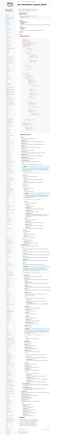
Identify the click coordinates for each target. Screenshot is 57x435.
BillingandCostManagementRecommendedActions (10, 94)
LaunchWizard (8, 355)
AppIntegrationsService (9, 56)
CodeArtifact (8, 146)
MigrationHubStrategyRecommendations (10, 421)
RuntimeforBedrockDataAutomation (10, 105)
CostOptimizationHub (9, 188)
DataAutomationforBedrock (10, 103)
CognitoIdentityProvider (9, 165)
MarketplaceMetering (9, 411)
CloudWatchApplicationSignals (10, 61)
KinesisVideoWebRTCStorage (10, 342)
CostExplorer (8, 113)
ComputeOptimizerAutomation (10, 172)
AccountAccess (8, 32)
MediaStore (7, 404)
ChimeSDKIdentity (8, 118)
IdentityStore (8, 294)
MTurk (7, 425)
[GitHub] (49, 432)
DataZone (7, 198)
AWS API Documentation (26, 12)
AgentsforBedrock (8, 97)
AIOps (7, 39)
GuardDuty (7, 287)
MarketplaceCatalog (9, 384)
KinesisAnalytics (8, 344)
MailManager (8, 378)
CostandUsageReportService (10, 190)
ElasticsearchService (9, 251)
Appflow (7, 55)
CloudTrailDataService (9, 143)
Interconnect (8, 302)
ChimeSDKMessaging (9, 122)
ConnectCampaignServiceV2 (10, 180)
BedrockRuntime (8, 106)
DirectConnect (8, 208)
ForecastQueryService (9, 264)
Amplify (7, 42)
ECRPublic (7, 231)
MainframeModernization (9, 374)
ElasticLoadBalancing (9, 241)
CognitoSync (8, 166)
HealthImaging (8, 408)
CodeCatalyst (8, 149)
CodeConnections (8, 152)
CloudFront (7, 133)
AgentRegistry (8, 36)
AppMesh (7, 64)
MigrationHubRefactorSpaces (10, 416)
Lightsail (7, 368)
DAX (6, 200)
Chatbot (7, 115)
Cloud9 (7, 128)
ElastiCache (7, 238)
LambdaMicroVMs (8, 354)
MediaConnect (8, 395)
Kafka (7, 327)
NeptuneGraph (8, 431)
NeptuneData (8, 432)
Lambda (7, 351)
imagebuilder (8, 295)
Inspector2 (7, 301)
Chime (7, 116)
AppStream (7, 67)
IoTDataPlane (8, 308)
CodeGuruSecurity (8, 156)
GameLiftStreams (8, 271)
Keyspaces (7, 333)
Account (7, 31)
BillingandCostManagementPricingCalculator (10, 92)
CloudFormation (8, 132)
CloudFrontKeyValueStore (9, 135)
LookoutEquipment (8, 372)
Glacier (7, 277)
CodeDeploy (8, 153)
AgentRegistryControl (9, 38)
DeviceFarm (7, 204)
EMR (6, 245)
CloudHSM (7, 136)
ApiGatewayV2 (8, 49)
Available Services (8, 28)
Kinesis (7, 336)
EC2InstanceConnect (9, 228)
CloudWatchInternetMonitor (10, 304)
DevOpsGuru (8, 207)
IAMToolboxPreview (9, 292)
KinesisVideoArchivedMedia (10, 337)
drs (6, 217)
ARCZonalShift (8, 71)
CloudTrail (7, 142)
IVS (6, 323)
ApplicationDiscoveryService (10, 210)
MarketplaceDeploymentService (10, 386)
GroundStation (8, 285)
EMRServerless (8, 248)
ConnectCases (8, 181)
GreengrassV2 (8, 284)
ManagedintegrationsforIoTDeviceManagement (10, 312)
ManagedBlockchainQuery (10, 381)
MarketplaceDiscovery (9, 387)
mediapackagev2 (8, 402)
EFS (6, 234)
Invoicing (7, 305)
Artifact (7, 73)
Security (6, 26)
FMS (6, 261)
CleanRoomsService (9, 125)
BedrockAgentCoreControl (10, 101)
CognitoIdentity (8, 163)
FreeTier (7, 267)
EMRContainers (8, 247)
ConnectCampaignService (10, 178)
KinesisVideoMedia (8, 339)
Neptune (7, 429)
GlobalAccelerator (8, 278)
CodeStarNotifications (9, 162)
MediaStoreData (8, 405)
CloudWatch (8, 145)
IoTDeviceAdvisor (8, 313)
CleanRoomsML (8, 126)
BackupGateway (8, 83)
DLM (6, 211)
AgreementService (8, 382)
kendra (7, 330)
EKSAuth (7, 237)
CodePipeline (8, 159)
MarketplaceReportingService (10, 391)
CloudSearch (8, 139)
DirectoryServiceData (9, 220)
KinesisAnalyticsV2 (8, 345)
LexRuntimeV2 (8, 361)
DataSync (7, 197)
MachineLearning (8, 375)
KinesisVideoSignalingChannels (10, 341)
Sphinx (21, 432)
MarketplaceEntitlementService (10, 389)
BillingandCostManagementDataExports (10, 90)
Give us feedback (7, 19)
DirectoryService (8, 218)
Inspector (7, 298)
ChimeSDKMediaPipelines (9, 119)
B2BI (6, 80)
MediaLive (7, 398)
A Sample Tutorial (7, 22)
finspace (7, 255)
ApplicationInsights (9, 59)
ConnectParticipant (9, 184)
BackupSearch (8, 84)
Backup (7, 81)
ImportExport (8, 297)
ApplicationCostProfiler (9, 63)
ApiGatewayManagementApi (10, 48)
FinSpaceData (8, 257)
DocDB (7, 214)
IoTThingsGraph (8, 319)
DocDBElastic (8, 215)
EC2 (6, 227)
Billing (7, 108)
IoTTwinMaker (8, 320)
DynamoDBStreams (9, 224)
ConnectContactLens (9, 177)
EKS (6, 235)
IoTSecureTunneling (9, 316)
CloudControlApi (8, 129)
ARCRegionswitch (8, 70)
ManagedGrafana (8, 281)
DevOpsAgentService (9, 205)
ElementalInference (9, 244)
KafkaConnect (8, 329)
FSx (6, 268)
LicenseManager (8, 362)
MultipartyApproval (9, 422)
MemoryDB (7, 409)
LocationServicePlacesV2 (9, 274)
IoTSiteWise (7, 317)
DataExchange (8, 194)
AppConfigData (8, 52)
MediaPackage (8, 399)
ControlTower (8, 187)
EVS (6, 254)
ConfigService (8, 174)
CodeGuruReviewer (9, 155)
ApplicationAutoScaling (9, 58)
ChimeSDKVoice (8, 123)
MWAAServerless (8, 428)
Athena (7, 74)
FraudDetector (8, 265)
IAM (6, 291)
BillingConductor (8, 109)
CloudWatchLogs (8, 371)
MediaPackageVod (8, 401)
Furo (27, 432)
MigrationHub (8, 412)
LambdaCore (8, 352)
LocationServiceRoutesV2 (9, 275)
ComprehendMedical (9, 169)
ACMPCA (7, 35)
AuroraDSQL (8, 221)
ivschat (7, 326)
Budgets (7, 112)
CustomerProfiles (8, 191)
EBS (6, 225)
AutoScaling (7, 77)
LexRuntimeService (9, 358)
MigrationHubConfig (9, 417)
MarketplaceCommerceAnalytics (10, 394)
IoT (6, 307)
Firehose (7, 258)
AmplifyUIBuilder (8, 45)
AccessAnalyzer (8, 29)
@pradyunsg (24, 432)
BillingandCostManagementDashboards (10, 88)
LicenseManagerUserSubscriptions (10, 366)
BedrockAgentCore (9, 100)
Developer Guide (7, 25)
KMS (6, 348)
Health (7, 288)
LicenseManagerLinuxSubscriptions (10, 364)
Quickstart (6, 21)
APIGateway (8, 46)
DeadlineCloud (8, 201)
